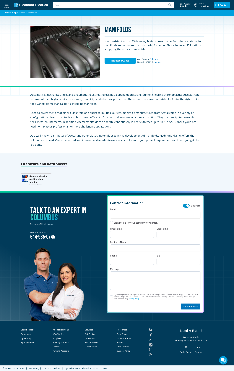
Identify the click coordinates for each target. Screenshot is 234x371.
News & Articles (124, 338)
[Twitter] (157, 345)
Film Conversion (92, 342)
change (157, 62)
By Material (26, 334)
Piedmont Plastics (17, 368)
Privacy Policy (134, 299)
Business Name (118, 242)
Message (114, 269)
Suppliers (57, 338)
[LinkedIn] (157, 330)
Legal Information (72, 368)
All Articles (86, 368)
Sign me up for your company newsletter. (136, 222)
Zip (158, 255)
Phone (113, 255)
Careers (56, 346)
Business (195, 205)
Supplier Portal (123, 351)
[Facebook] (157, 335)
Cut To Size (90, 334)
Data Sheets (122, 334)
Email (113, 209)
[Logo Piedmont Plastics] (31, 5)
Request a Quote (120, 60)
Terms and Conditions (51, 368)
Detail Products (100, 368)
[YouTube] (157, 339)
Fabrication (90, 338)
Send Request (190, 306)
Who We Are (58, 334)
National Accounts (61, 351)
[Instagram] (157, 349)
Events (120, 342)
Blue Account (123, 346)
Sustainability (91, 346)
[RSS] (157, 354)
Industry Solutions (61, 342)
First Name (116, 228)
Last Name (162, 228)
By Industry (26, 338)
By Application (27, 342)
